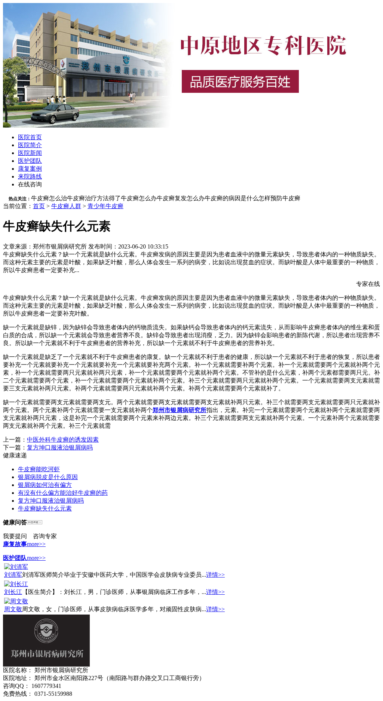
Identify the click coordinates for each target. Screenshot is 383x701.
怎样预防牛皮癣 (279, 198)
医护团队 (30, 161)
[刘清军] (16, 567)
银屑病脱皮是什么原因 (48, 477)
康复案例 (30, 168)
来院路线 (30, 176)
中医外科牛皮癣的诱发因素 (63, 439)
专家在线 (368, 284)
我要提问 (15, 536)
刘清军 (13, 575)
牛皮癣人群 (66, 206)
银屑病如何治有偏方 (45, 485)
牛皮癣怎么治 (49, 198)
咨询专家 (45, 536)
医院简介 (30, 145)
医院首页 (30, 137)
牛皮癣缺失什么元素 (45, 508)
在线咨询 (30, 184)
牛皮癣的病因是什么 (231, 198)
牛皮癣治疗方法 (88, 198)
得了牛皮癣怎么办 (133, 198)
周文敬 (13, 609)
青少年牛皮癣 (105, 206)
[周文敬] (16, 601)
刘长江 (13, 592)
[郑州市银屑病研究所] (46, 664)
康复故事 (15, 544)
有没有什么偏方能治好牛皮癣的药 (63, 493)
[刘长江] (16, 584)
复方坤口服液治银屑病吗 (60, 447)
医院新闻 (30, 153)
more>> (36, 544)
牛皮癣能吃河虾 (39, 469)
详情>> (215, 575)
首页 (39, 206)
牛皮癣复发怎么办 (181, 198)
